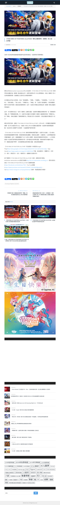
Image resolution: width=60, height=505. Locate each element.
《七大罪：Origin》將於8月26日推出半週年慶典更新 (22, 410)
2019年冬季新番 (35, 462)
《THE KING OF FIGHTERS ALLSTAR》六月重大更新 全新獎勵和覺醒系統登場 (17, 220)
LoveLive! (39, 469)
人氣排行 (26, 472)
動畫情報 (25, 475)
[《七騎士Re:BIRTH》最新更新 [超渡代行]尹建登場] (7, 444)
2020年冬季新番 (26, 466)
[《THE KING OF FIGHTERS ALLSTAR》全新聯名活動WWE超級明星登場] (43, 211)
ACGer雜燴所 (35, 466)
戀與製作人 (16, 479)
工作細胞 (10, 479)
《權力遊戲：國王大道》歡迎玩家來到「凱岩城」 (21, 437)
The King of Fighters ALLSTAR (12, 183)
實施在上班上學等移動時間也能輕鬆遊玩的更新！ (21, 423)
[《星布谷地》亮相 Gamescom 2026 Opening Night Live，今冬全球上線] (7, 402)
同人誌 (44, 476)
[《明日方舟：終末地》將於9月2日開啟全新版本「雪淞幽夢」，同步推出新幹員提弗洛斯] (7, 416)
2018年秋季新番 (22, 462)
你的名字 (33, 472)
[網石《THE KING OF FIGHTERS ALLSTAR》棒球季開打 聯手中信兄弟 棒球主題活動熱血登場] (16, 231)
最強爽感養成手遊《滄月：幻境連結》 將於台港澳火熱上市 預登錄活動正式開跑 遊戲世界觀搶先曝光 (43, 194)
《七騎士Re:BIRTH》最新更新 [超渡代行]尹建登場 (22, 444)
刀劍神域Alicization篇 (15, 476)
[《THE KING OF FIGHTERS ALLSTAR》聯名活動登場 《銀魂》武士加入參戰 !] (30, 23)
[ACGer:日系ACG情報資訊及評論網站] (30, 2)
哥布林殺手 (50, 476)
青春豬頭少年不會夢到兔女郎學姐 (28, 482)
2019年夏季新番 (45, 462)
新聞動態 (52, 44)
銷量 (6, 483)
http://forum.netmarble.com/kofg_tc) (37, 160)
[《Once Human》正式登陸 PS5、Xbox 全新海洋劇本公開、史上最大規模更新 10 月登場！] (7, 389)
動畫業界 (33, 476)
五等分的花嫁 (18, 472)
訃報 (42, 479)
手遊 (21, 480)
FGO (27, 469)
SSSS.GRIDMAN (51, 469)
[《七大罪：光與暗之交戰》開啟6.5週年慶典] (7, 450)
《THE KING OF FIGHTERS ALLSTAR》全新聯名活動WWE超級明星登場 (43, 220)
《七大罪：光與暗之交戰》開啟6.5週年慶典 (20, 451)
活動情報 (25, 479)
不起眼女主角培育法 (9, 472)
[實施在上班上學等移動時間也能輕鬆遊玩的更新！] (7, 423)
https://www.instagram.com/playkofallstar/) (18, 169)
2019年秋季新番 (18, 466)
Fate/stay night (21, 469)
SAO (44, 469)
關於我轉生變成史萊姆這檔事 (15, 482)
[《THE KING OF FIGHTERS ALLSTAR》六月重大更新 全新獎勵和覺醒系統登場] (16, 211)
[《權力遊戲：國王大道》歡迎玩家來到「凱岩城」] (7, 437)
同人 (39, 476)
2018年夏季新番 (9, 462)
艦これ (36, 480)
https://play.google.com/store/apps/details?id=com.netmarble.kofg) (27, 149)
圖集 (6, 479)
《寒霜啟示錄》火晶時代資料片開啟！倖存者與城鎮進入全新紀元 (25, 430)
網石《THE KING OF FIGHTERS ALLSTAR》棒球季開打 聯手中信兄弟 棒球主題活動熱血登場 (17, 240)
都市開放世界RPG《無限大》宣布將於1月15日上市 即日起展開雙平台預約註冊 (27, 396)
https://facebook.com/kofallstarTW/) (15, 165)
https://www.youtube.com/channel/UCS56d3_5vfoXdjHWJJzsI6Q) (23, 167)
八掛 (7, 475)
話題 (46, 479)
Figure (32, 469)
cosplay (14, 469)
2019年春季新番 (9, 466)
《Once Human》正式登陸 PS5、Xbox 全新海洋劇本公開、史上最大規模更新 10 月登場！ (31, 389)
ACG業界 (45, 465)
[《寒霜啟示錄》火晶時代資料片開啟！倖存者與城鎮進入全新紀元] (7, 430)
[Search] (54, 2)
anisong (52, 466)
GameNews (8, 44)
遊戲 (55, 44)
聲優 (31, 479)
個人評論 (39, 472)
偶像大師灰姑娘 (47, 472)
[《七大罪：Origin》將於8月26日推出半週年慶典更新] (7, 409)
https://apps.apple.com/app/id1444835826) (20, 151)
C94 (6, 469)
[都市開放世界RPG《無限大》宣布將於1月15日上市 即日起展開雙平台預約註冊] (7, 396)
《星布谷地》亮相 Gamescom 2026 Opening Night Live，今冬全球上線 (27, 403)
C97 (9, 469)
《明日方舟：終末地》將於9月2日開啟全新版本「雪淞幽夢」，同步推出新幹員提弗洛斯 (29, 416)
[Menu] (6, 2)
